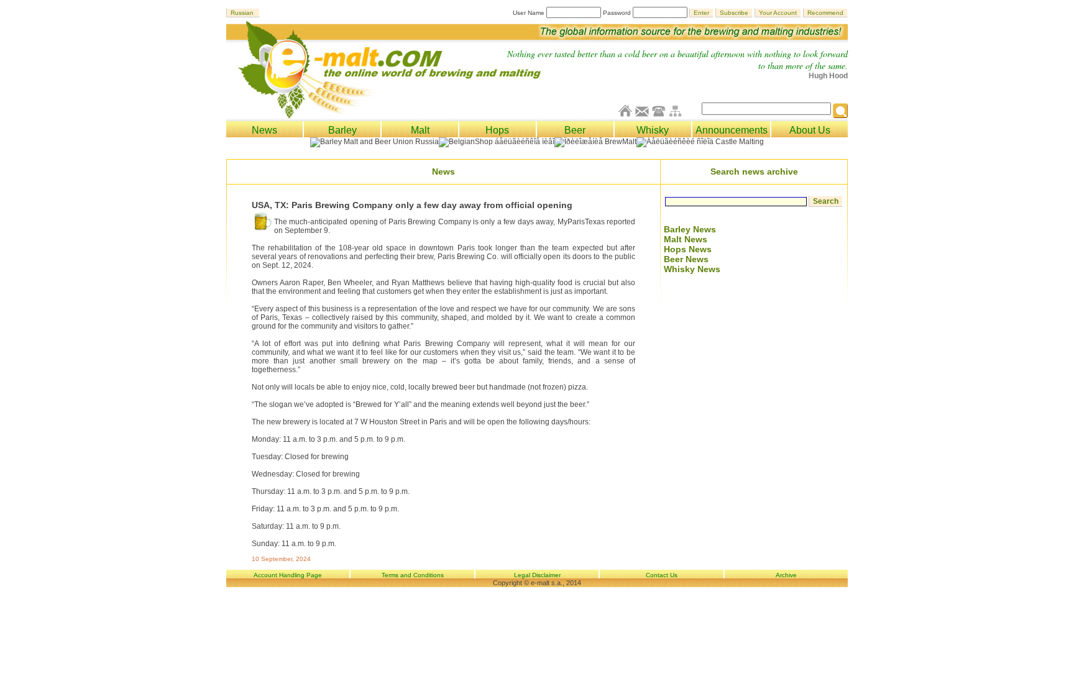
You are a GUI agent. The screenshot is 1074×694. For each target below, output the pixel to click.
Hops (497, 130)
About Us (810, 130)
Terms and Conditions (413, 575)
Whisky (652, 130)
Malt (420, 130)
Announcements (731, 130)
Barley (342, 130)
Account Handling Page (288, 575)
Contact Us (661, 575)
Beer (575, 130)
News (264, 130)
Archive (786, 575)
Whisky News (692, 269)
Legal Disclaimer (537, 575)
